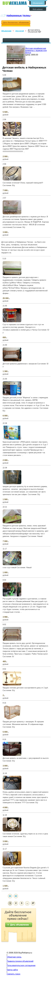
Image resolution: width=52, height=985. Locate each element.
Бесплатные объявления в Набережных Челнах (15, 3)
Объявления (38, 3)
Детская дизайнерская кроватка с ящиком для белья (36, 50)
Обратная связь (14, 957)
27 (33, 903)
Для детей (19, 31)
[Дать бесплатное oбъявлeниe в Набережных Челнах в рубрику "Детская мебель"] (15, 23)
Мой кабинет (38, 9)
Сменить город (13, 974)
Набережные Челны (18, 15)
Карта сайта (12, 970)
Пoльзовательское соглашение (21, 965)
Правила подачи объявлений (20, 961)
